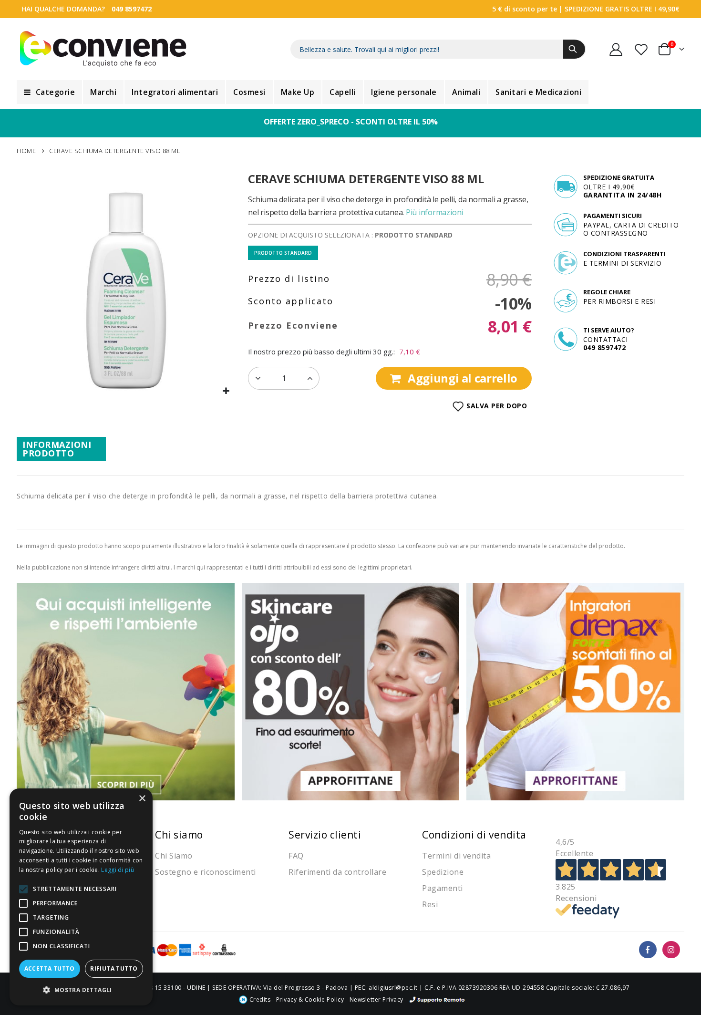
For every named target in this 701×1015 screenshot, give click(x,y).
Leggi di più (117, 870)
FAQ (296, 855)
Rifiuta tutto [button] (113, 968)
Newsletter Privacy (376, 999)
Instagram (671, 950)
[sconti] (575, 690)
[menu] (350, 92)
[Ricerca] (574, 49)
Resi (430, 904)
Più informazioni (434, 212)
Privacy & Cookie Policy (310, 999)
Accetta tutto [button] (49, 968)
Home (26, 150)
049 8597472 (132, 8)
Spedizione (443, 872)
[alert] (81, 896)
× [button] (141, 798)
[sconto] (351, 690)
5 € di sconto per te (524, 8)
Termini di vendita (456, 855)
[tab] (61, 449)
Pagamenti (442, 888)
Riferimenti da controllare (337, 872)
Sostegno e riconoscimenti (205, 872)
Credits (258, 999)
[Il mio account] (616, 49)
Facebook (648, 950)
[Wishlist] (642, 49)
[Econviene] (103, 49)
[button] (226, 391)
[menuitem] (49, 92)
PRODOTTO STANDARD (283, 252)
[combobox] (438, 49)
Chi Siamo (174, 855)
